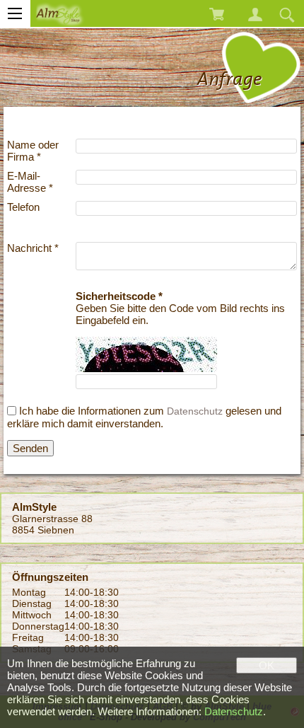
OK (266, 665)
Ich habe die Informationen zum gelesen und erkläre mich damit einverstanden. (144, 417)
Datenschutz (195, 411)
